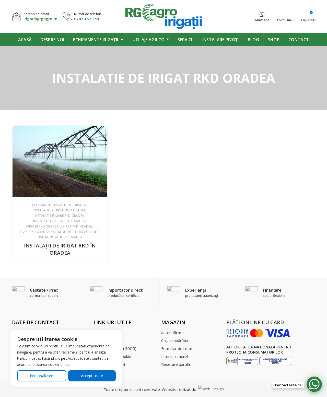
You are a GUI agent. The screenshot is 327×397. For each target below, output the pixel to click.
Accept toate (92, 375)
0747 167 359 (86, 18)
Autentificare (172, 332)
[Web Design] (210, 389)
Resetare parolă (175, 364)
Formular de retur (176, 348)
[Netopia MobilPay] (258, 332)
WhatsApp (261, 20)
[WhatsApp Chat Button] (314, 384)
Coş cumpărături (175, 340)
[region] (66, 358)
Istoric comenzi (174, 356)
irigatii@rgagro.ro (40, 18)
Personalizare (41, 375)
